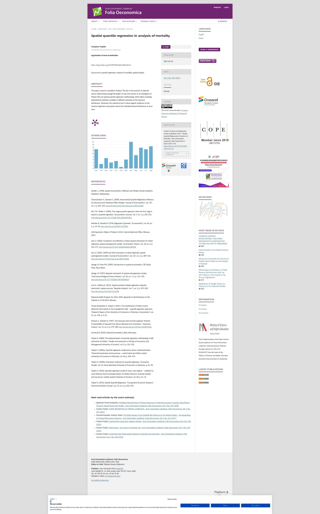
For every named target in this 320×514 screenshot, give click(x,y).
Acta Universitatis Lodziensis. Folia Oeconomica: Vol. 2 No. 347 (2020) (152, 406)
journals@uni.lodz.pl (112, 476)
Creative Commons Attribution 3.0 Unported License (174, 114)
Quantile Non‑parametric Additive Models (125, 421)
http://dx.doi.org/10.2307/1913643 (114, 226)
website (119, 469)
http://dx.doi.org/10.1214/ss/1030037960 (135, 327)
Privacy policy (172, 499)
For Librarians (203, 313)
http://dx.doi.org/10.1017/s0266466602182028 (117, 247)
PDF (167, 47)
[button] (53, 499)
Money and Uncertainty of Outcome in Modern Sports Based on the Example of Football (214, 261)
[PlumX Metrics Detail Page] (95, 122)
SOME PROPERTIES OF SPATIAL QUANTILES (127, 409)
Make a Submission (209, 50)
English (201, 35)
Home (94, 29)
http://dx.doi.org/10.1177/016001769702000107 (110, 280)
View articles (110, 21)
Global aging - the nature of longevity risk (125, 428)
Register (217, 7)
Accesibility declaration (100, 480)
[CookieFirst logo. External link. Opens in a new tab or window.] (51, 501)
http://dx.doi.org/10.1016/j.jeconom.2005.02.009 (124, 206)
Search (223, 21)
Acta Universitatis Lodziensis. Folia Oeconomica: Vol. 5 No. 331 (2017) (149, 418)
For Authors (129, 21)
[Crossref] (208, 106)
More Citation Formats (172, 154)
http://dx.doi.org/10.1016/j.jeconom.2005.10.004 (110, 259)
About (94, 21)
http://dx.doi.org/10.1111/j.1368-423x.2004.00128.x (111, 218)
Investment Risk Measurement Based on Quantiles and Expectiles (134, 434)
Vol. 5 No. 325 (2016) (116, 29)
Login (226, 7)
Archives (102, 29)
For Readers (203, 305)
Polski (201, 38)
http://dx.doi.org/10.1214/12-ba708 (105, 292)
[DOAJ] (206, 86)
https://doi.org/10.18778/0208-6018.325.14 (113, 65)
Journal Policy (148, 21)
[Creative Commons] (217, 86)
